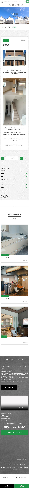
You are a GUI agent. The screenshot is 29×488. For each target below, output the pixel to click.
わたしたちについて (10, 459)
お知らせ (9, 467)
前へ (3, 158)
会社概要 (19, 459)
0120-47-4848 (14, 427)
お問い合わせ (14, 469)
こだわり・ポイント (7, 461)
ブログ (13, 467)
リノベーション (5, 182)
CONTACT (21, 487)
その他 (2, 187)
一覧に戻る (12, 158)
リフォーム (3, 184)
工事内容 (24, 459)
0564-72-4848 (7, 487)
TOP (4, 459)
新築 (2, 176)
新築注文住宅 (15, 464)
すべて (2, 173)
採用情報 (26, 467)
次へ (21, 158)
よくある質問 (19, 467)
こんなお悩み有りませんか (20, 461)
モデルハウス (4, 179)
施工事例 (7, 27)
